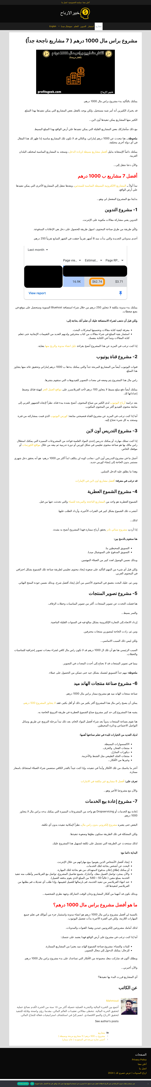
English (52, 26)
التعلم (76, 26)
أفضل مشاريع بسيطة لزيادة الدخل (88, 151)
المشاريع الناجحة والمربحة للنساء (87, 501)
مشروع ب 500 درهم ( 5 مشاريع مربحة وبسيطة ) (81, 1036)
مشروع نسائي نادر (117, 529)
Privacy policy (23, 1083)
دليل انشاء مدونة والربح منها (60, 346)
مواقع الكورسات (31, 444)
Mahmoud (112, 1000)
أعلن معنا (86, 2)
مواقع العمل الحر (52, 389)
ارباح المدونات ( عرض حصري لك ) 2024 (127, 1073)
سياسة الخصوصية (75, 2)
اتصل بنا (64, 2)
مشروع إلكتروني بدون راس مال (99, 824)
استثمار (91, 26)
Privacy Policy (139, 1059)
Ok (32, 1083)
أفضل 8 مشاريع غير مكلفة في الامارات (102, 781)
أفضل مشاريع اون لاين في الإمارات (95, 480)
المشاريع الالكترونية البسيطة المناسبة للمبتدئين (100, 185)
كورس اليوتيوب (59, 416)
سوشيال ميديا (66, 26)
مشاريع (99, 26)
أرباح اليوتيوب (117, 402)
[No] (148, 1084)
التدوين (83, 26)
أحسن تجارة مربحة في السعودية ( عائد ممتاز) (83, 1039)
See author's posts (107, 1021)
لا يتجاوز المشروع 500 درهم (40, 702)
